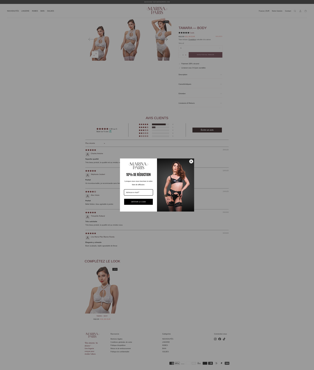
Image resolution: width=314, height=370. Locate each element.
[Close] (191, 161)
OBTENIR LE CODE (138, 202)
